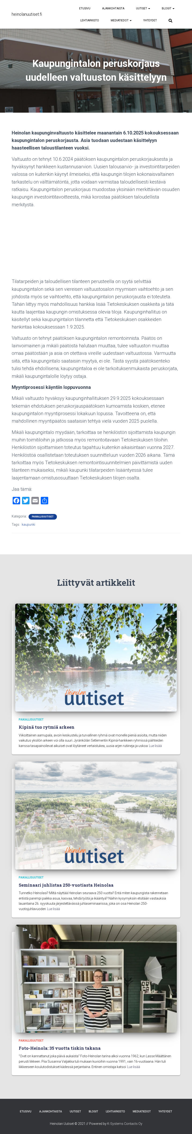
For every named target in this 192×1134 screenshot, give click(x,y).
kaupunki (28, 524)
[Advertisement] (96, 245)
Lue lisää (155, 746)
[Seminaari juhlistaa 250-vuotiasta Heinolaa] (96, 815)
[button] (149, 8)
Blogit (167, 8)
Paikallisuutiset (43, 516)
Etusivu (84, 8)
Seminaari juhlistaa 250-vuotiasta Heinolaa (66, 885)
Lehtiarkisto (89, 20)
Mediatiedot (120, 20)
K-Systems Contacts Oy (124, 1124)
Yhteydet (150, 20)
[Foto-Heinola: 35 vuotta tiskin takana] (96, 978)
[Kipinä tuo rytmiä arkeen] (96, 657)
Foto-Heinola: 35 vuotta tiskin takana (60, 1048)
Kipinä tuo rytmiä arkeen (46, 727)
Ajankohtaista (113, 8)
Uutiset (142, 8)
